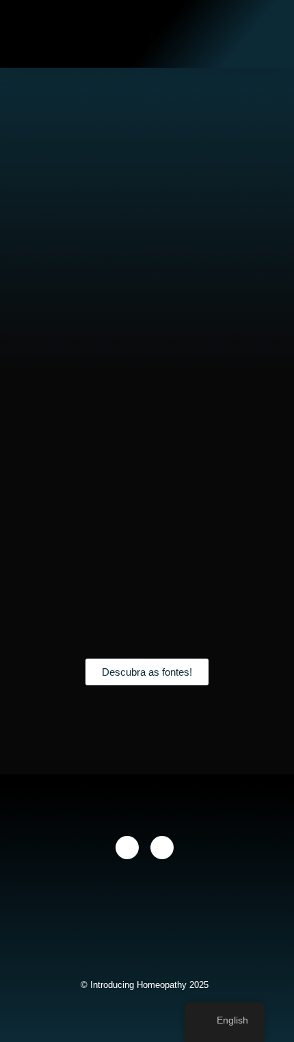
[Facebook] (127, 847)
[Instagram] (162, 847)
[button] (215, 34)
